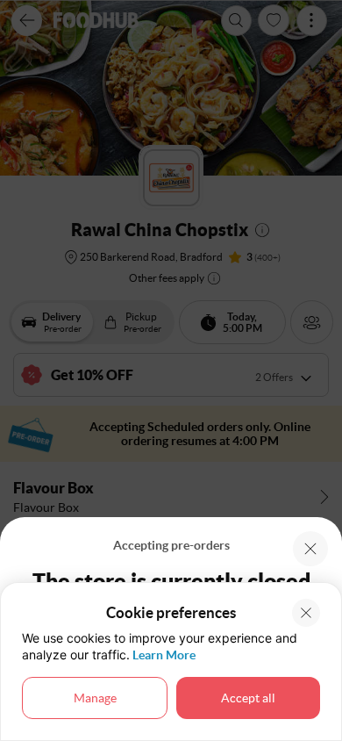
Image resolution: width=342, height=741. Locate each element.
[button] (310, 548)
